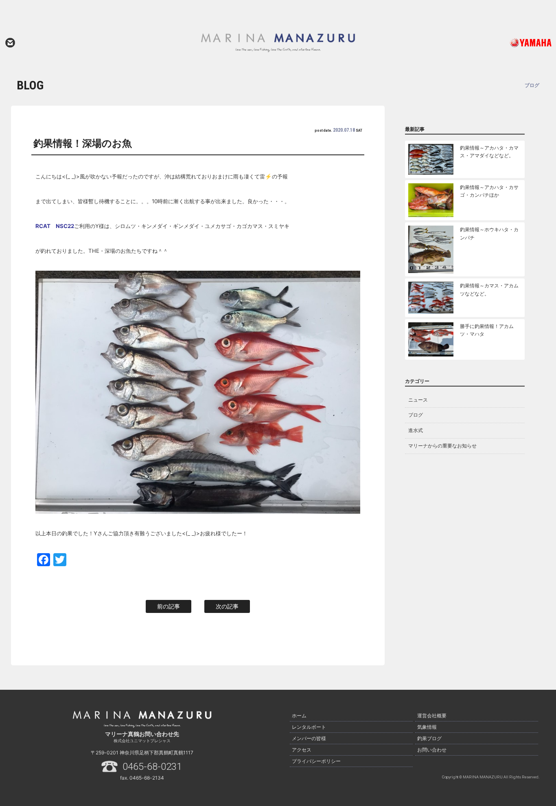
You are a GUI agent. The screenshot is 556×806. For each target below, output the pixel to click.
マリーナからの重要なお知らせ (442, 446)
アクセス (301, 750)
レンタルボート (309, 727)
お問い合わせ (10, 43)
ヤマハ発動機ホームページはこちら (498, 43)
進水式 (415, 430)
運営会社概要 (432, 716)
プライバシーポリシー (316, 761)
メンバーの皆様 (309, 738)
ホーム (299, 716)
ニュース (418, 400)
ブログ (415, 415)
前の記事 (168, 606)
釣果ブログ (429, 738)
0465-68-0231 (152, 766)
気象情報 (427, 727)
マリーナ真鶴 (278, 43)
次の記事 (227, 606)
